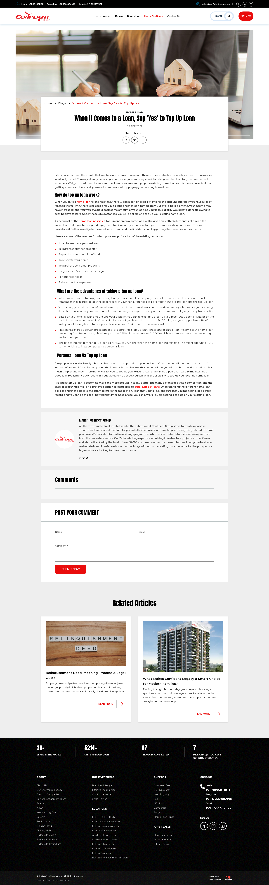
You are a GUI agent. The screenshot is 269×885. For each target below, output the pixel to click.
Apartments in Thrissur (104, 835)
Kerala (119, 16)
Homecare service (164, 835)
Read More (105, 703)
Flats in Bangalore (102, 853)
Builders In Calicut (46, 835)
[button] (222, 16)
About (107, 16)
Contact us (160, 808)
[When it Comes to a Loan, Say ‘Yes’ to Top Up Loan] (126, 140)
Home (97, 16)
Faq (156, 799)
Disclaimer (41, 880)
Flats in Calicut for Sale (104, 844)
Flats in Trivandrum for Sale (106, 826)
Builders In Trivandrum (49, 844)
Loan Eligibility (162, 794)
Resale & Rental (162, 839)
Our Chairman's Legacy (49, 790)
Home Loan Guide (164, 817)
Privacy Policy (65, 880)
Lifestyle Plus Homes (103, 790)
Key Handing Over (47, 812)
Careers (41, 817)
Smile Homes (99, 799)
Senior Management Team (51, 799)
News (40, 808)
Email (142, 532)
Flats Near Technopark (104, 830)
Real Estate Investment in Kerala (110, 857)
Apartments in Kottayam (105, 839)
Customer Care (162, 785)
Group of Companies (48, 794)
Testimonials (43, 821)
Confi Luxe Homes (102, 794)
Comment (61, 546)
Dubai (218, 806)
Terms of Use (52, 880)
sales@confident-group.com (216, 4)
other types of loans (147, 386)
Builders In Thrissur (47, 839)
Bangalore (133, 16)
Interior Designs (162, 844)
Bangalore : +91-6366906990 (61, 4)
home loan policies (91, 221)
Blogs (62, 103)
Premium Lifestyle (102, 785)
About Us (42, 785)
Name (58, 532)
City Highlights (45, 830)
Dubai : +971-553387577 (90, 4)
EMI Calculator (162, 790)
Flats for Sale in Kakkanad (106, 821)
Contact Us (173, 16)
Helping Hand (44, 826)
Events (40, 803)
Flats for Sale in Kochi (103, 817)
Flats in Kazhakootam (104, 848)
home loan (83, 201)
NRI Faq (158, 803)
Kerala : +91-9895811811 (32, 4)
